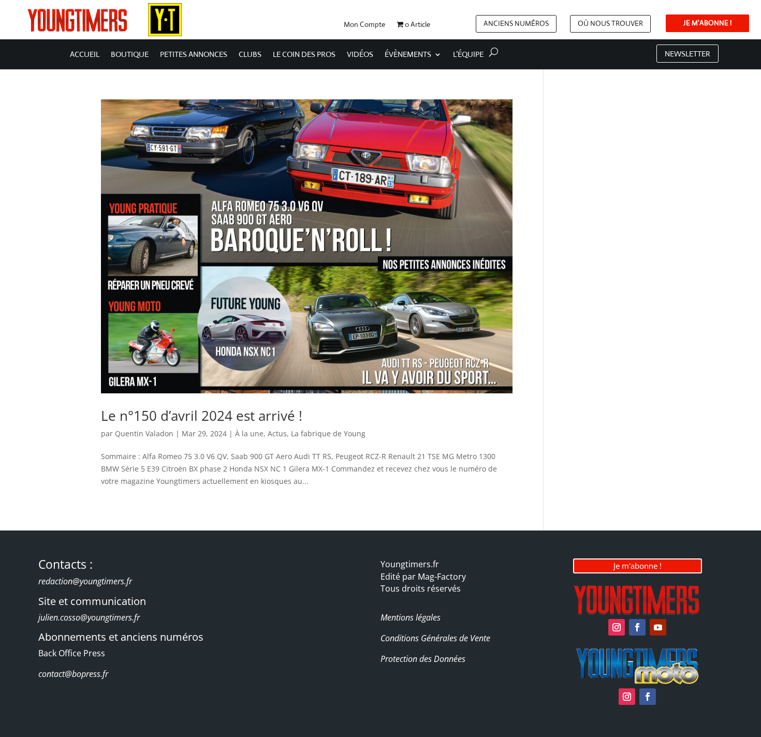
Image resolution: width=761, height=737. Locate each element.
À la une (249, 433)
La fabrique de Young (328, 433)
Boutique (130, 55)
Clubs (250, 55)
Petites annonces (193, 55)
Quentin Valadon (144, 433)
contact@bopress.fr (73, 674)
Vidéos (360, 55)
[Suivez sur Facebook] (637, 627)
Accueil (84, 55)
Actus (277, 433)
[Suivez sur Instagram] (616, 627)
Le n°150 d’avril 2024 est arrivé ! (201, 415)
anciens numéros (516, 23)
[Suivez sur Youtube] (658, 627)
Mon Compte (364, 25)
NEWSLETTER (687, 53)
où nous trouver (610, 23)
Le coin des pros (304, 55)
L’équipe (468, 55)
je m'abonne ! (707, 22)
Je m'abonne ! (637, 566)
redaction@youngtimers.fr (85, 581)
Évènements (408, 55)
